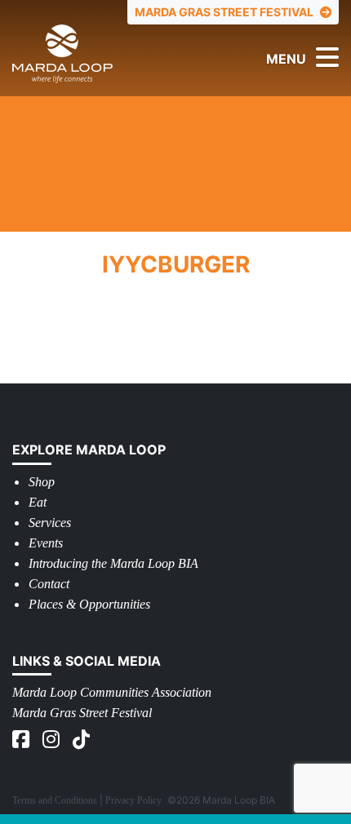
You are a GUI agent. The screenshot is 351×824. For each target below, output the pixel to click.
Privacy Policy (133, 800)
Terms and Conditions (54, 800)
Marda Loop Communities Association (111, 692)
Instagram (52, 739)
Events (46, 543)
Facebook (22, 739)
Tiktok (82, 739)
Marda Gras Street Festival (82, 713)
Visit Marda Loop (87, 53)
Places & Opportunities (89, 604)
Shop (42, 482)
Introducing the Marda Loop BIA (113, 563)
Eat (38, 502)
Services (50, 522)
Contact (49, 584)
